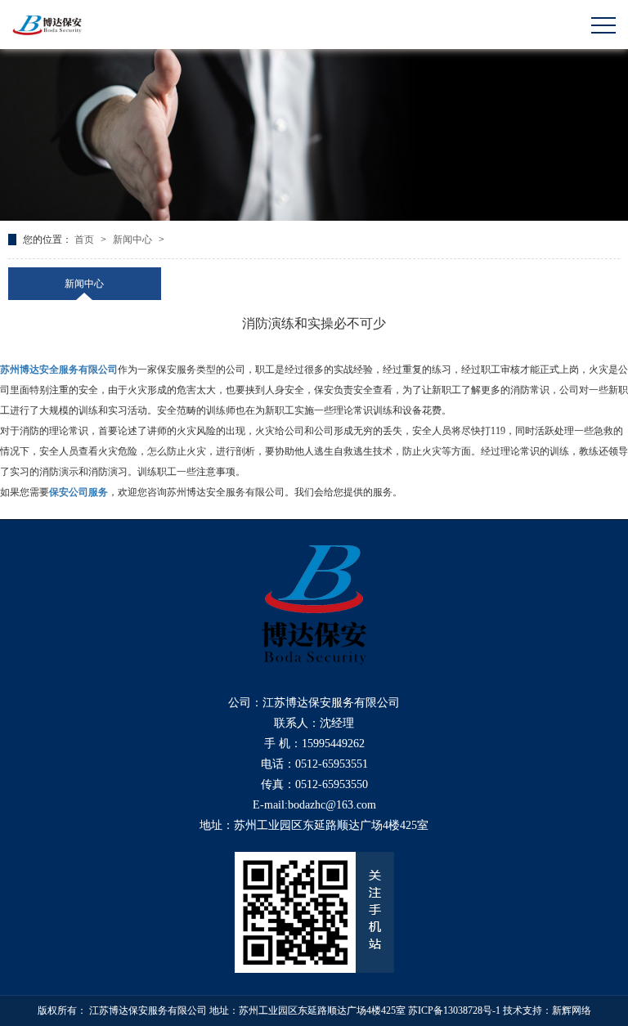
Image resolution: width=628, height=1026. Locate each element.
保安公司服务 (78, 492)
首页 (85, 239)
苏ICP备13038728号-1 (454, 1010)
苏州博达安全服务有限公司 (59, 369)
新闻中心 (134, 239)
